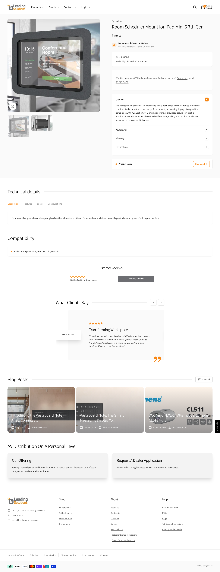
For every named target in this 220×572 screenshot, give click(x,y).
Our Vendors (64, 524)
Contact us (182, 78)
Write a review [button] (136, 278)
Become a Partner (170, 507)
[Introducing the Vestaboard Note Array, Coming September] (41, 410)
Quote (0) (217, 426)
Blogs (164, 518)
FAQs (164, 513)
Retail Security (65, 518)
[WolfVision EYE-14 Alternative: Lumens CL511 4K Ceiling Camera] (179, 410)
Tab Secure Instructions (172, 524)
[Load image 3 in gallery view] (42, 123)
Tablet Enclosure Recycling (123, 540)
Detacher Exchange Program (124, 534)
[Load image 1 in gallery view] (18, 126)
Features (28, 203)
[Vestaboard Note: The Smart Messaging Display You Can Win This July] (110, 410)
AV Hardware (64, 507)
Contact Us (115, 513)
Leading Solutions (207, 566)
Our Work (115, 518)
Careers (114, 524)
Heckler (117, 21)
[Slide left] (153, 302)
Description (13, 203)
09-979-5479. (122, 82)
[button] (37, 7)
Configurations (55, 203)
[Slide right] (161, 302)
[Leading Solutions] (17, 503)
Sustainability (117, 529)
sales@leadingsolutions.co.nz (25, 520)
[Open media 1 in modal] (53, 65)
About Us (115, 507)
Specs (40, 203)
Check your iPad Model (172, 529)
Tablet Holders (65, 513)
